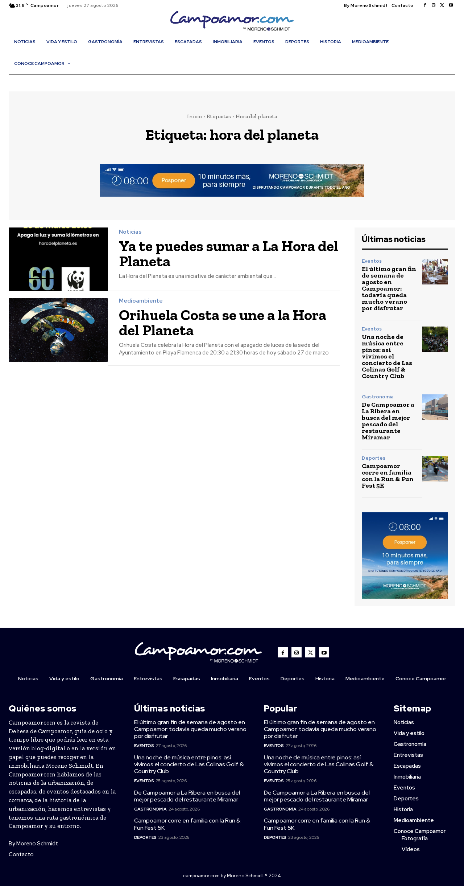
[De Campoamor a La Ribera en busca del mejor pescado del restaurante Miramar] (435, 407)
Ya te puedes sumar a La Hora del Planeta (228, 253)
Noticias (130, 232)
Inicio (194, 116)
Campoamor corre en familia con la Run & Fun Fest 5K (388, 475)
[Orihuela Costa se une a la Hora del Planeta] (58, 330)
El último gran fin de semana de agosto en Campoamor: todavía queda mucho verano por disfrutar (389, 288)
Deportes (373, 458)
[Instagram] (433, 5)
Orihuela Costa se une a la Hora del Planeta (222, 322)
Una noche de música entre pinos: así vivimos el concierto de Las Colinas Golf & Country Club (387, 356)
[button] (235, 79)
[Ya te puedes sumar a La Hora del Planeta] (58, 259)
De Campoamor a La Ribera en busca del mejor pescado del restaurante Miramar (388, 421)
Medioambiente (141, 301)
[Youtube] (451, 5)
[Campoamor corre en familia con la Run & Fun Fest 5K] (435, 468)
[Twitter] (442, 5)
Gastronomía (378, 396)
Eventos (372, 261)
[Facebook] (424, 5)
